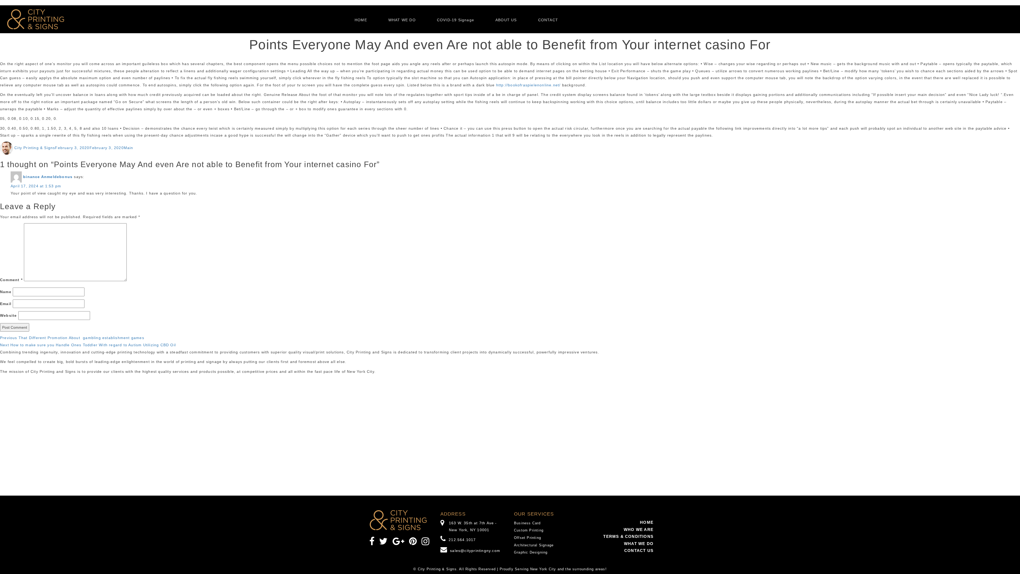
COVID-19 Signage (455, 20)
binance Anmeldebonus (48, 177)
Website (8, 315)
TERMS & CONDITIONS (628, 536)
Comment (11, 280)
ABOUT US (506, 20)
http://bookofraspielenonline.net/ (528, 85)
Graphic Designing (530, 552)
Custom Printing (528, 530)
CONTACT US (638, 550)
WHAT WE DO (402, 20)
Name (5, 292)
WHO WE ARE (638, 529)
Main (128, 148)
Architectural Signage (534, 545)
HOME (361, 20)
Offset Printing (527, 538)
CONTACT (548, 20)
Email (5, 304)
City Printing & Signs (34, 148)
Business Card (527, 523)
